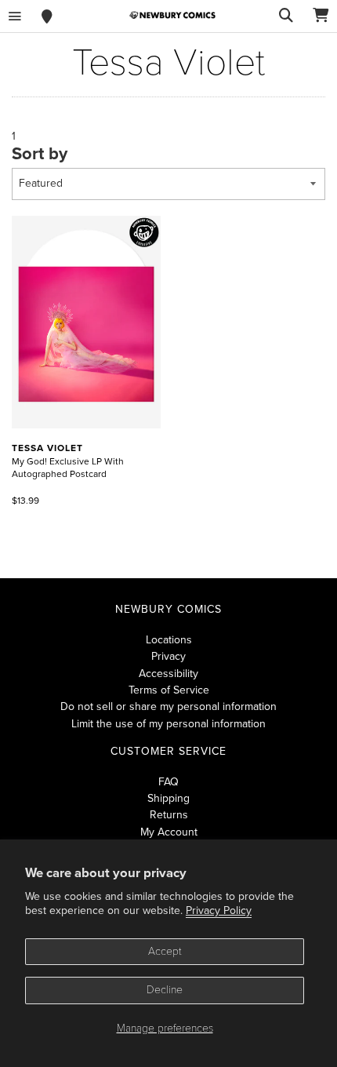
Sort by (39, 154)
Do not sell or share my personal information (168, 706)
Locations (169, 639)
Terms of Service (169, 690)
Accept (165, 951)
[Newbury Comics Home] (172, 15)
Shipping (168, 798)
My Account (168, 832)
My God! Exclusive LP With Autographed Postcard (68, 461)
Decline (165, 989)
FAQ (168, 781)
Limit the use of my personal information (168, 723)
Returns (169, 814)
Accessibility (168, 673)
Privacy (168, 656)
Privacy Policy (219, 910)
